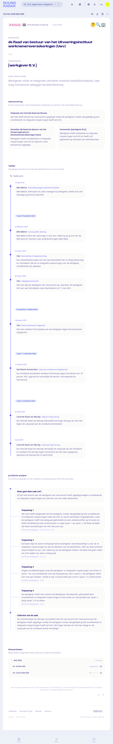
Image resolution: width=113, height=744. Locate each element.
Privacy (11, 717)
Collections (12, 711)
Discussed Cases (25, 711)
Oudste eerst (18, 176)
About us (48, 711)
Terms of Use (20, 717)
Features (38, 711)
